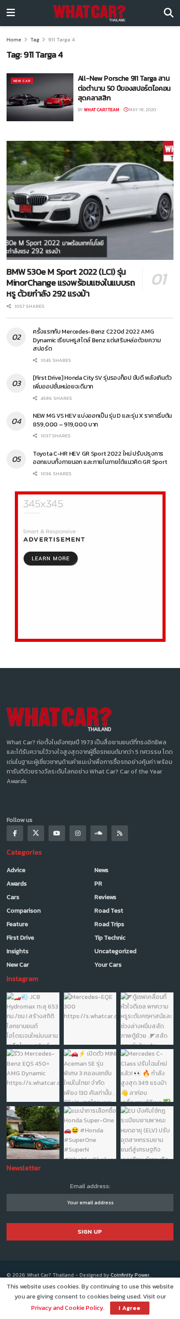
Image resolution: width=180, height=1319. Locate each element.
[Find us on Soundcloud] (98, 833)
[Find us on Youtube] (56, 833)
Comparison (24, 910)
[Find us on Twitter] (36, 833)
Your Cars (107, 964)
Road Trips (109, 924)
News (101, 870)
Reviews (105, 897)
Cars (13, 897)
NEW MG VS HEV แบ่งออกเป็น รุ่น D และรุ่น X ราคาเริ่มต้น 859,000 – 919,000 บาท (102, 420)
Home (14, 40)
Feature (17, 924)
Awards (17, 883)
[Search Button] (168, 13)
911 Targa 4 (61, 40)
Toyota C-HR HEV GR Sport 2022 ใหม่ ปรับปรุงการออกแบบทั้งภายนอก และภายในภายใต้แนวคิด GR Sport (101, 458)
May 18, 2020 (142, 109)
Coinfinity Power (130, 1275)
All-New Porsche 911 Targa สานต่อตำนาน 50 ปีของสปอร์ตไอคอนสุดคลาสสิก (124, 88)
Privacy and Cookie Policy (67, 1307)
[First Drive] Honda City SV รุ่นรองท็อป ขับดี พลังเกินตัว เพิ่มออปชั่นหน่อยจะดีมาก (102, 382)
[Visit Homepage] (89, 13)
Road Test (108, 910)
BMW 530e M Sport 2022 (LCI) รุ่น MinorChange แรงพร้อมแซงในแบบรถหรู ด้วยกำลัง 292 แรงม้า (71, 282)
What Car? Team (101, 109)
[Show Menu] (11, 13)
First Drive (20, 937)
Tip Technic (109, 937)
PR (98, 883)
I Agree (130, 1308)
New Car (22, 80)
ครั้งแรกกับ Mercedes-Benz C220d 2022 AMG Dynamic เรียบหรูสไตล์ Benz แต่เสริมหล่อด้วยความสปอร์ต (97, 340)
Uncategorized (115, 951)
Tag (34, 40)
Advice (16, 870)
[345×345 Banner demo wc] (90, 566)
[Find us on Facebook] (15, 833)
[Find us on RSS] (119, 833)
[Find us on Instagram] (77, 833)
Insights (17, 951)
